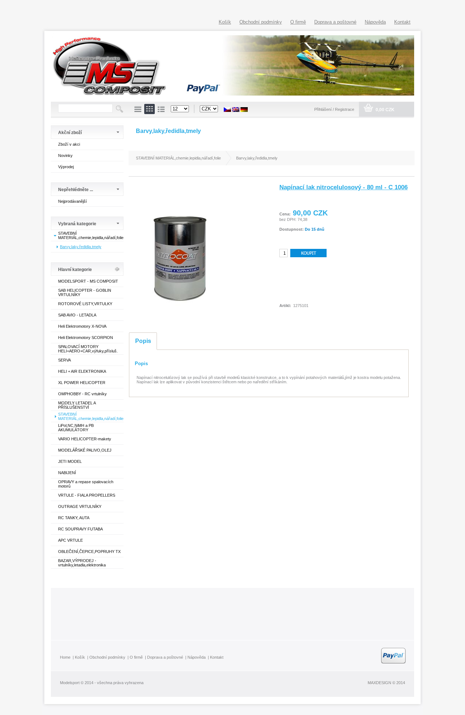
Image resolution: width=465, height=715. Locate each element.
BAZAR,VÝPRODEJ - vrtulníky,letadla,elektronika (82, 562)
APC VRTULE (70, 540)
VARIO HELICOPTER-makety (84, 439)
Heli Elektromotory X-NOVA (82, 326)
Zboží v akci (69, 144)
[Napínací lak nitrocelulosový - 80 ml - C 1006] (180, 320)
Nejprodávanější (72, 201)
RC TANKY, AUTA (73, 518)
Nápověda (375, 22)
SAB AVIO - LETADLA (77, 315)
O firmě (298, 22)
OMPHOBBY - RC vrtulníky (82, 394)
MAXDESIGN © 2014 (386, 682)
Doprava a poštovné (335, 22)
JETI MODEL (70, 461)
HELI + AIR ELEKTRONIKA (82, 371)
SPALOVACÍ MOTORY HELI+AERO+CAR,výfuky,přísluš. (88, 348)
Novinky (65, 155)
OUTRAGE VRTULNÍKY (79, 506)
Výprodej (66, 167)
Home (65, 657)
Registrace (344, 109)
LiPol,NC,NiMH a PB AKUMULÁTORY (76, 427)
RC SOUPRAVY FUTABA (80, 529)
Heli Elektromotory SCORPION (85, 337)
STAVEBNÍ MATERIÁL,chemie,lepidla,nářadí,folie (91, 235)
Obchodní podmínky (260, 22)
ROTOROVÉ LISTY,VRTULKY (85, 304)
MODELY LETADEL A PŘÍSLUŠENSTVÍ (77, 405)
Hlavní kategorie (75, 269)
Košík (225, 22)
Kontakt (402, 22)
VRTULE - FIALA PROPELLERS (86, 495)
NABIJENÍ (67, 472)
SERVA (64, 360)
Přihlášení (323, 109)
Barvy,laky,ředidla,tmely (80, 247)
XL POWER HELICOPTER (81, 382)
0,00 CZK (385, 109)
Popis (143, 341)
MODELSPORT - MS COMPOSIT (88, 281)
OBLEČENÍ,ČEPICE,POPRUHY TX (89, 551)
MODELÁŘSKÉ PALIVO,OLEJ (85, 450)
